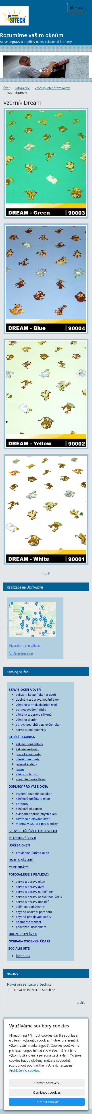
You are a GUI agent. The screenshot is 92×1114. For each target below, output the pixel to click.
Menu (78, 7)
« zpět (46, 573)
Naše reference (21, 654)
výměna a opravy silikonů (34, 714)
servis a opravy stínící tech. (35, 891)
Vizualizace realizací (25, 646)
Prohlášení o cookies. (24, 1070)
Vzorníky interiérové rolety (52, 88)
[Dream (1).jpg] (46, 394)
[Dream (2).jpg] (46, 509)
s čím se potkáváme (30, 906)
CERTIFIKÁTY (18, 867)
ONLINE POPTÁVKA (23, 934)
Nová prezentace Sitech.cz (29, 984)
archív (81, 1002)
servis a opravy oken (30, 881)
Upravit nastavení (46, 1083)
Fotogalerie (22, 88)
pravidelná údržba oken (32, 853)
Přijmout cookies (47, 1102)
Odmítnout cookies (47, 1092)
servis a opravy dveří (31, 887)
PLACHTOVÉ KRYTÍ (22, 838)
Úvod (6, 88)
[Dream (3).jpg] (46, 163)
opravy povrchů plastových (35, 724)
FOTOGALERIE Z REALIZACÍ (29, 874)
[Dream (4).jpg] (46, 278)
